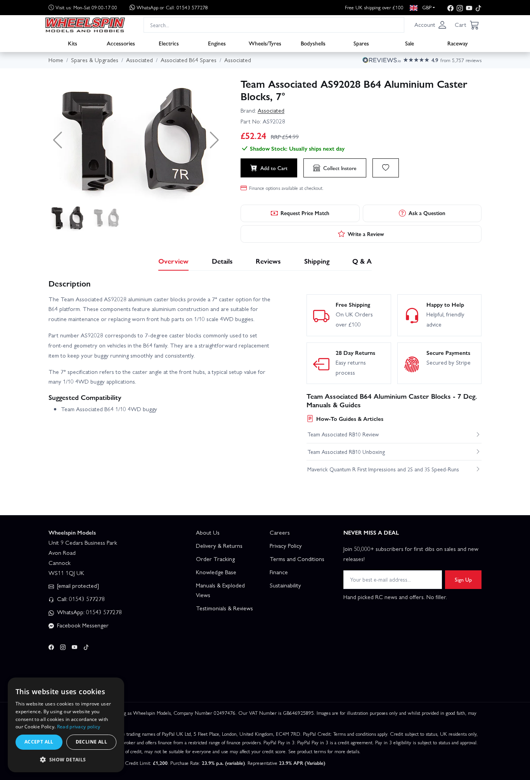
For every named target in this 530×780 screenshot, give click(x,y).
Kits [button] (72, 43)
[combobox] (274, 24)
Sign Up (463, 579)
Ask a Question (427, 213)
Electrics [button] (169, 43)
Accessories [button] (121, 43)
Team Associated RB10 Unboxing (346, 451)
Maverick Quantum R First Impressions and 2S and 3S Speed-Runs (383, 469)
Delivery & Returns (219, 545)
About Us (208, 532)
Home (55, 60)
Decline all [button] (91, 741)
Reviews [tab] (268, 261)
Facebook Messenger (82, 625)
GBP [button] (426, 7)
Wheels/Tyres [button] (265, 43)
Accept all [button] (39, 741)
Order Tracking (215, 558)
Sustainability (285, 585)
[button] (430, 25)
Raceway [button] (457, 43)
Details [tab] (222, 261)
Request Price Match (305, 213)
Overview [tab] (173, 261)
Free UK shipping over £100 (374, 7)
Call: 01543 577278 (80, 598)
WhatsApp (172, 7)
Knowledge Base (216, 572)
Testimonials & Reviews (224, 608)
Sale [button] (409, 43)
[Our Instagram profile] (460, 7)
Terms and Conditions (297, 558)
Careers (280, 532)
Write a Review (366, 234)
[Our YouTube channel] (469, 7)
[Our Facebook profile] (450, 7)
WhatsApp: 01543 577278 (88, 612)
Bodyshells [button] (313, 43)
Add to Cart (274, 168)
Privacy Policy (286, 545)
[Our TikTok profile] (478, 7)
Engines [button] (217, 43)
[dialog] (66, 725)
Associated (271, 110)
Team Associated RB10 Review (343, 434)
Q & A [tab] (362, 261)
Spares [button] (361, 43)
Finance (279, 572)
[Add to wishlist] (385, 167)
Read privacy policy (78, 726)
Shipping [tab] (316, 261)
